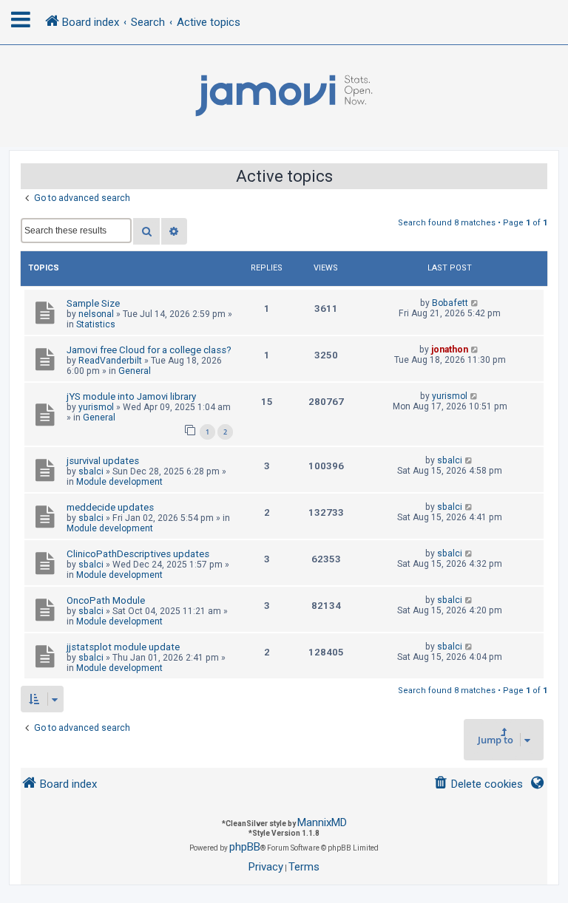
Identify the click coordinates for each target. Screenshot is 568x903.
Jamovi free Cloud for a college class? (149, 349)
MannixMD (322, 822)
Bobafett (450, 303)
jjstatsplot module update (123, 646)
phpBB (244, 846)
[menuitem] (478, 784)
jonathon (449, 349)
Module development (119, 482)
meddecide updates (110, 507)
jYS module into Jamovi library (131, 396)
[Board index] (284, 96)
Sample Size (93, 303)
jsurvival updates (103, 460)
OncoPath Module (106, 600)
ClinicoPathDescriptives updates (138, 553)
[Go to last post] (475, 303)
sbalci (91, 471)
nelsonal (96, 314)
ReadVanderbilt (110, 360)
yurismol (96, 407)
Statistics (95, 324)
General (134, 371)
